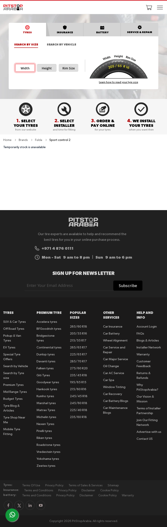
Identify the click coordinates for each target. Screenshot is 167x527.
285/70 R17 (78, 361)
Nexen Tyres (45, 424)
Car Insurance (112, 326)
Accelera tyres (47, 321)
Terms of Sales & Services (85, 485)
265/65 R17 (78, 347)
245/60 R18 (78, 403)
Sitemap (113, 485)
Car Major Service (115, 359)
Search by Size (26, 44)
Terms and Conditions (38, 490)
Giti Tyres (43, 375)
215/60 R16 (78, 389)
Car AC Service (113, 373)
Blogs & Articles (148, 340)
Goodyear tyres (48, 382)
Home (7, 140)
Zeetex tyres (46, 465)
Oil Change (111, 366)
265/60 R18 (78, 326)
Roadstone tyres (48, 445)
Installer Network (149, 347)
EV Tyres (9, 347)
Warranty (143, 354)
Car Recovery (112, 394)
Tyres (27, 32)
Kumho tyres (45, 396)
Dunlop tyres (46, 354)
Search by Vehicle (61, 44)
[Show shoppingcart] (149, 7)
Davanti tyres (46, 361)
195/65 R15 (78, 382)
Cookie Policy (109, 490)
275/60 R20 (79, 368)
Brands (23, 140)
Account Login (147, 326)
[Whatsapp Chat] (12, 514)
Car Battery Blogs (115, 401)
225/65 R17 (78, 354)
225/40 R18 (78, 410)
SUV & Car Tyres (14, 321)
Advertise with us (149, 431)
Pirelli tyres (44, 431)
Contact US (145, 438)
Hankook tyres (47, 389)
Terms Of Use (31, 485)
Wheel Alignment (115, 340)
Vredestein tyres (48, 451)
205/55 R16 (78, 333)
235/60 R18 (78, 417)
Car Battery (111, 333)
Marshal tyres (46, 403)
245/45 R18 (78, 396)
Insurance (65, 32)
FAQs (140, 333)
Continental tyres (49, 347)
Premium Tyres (13, 384)
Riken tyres (44, 438)
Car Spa (108, 380)
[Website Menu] (160, 8)
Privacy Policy (54, 485)
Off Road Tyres (13, 328)
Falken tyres (45, 368)
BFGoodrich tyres (49, 328)
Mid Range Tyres (15, 391)
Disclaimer (88, 490)
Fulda (39, 140)
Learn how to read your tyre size (118, 82)
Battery (102, 32)
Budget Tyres (13, 398)
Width (25, 68)
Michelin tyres (46, 417)
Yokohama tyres (48, 458)
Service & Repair (139, 32)
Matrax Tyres (46, 410)
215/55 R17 (78, 340)
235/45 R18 (78, 375)
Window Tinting (114, 387)
